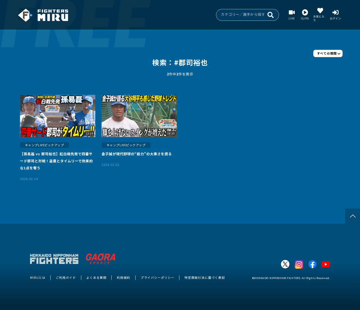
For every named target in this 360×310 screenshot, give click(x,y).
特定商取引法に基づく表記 (204, 277)
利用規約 (123, 277)
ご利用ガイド (66, 277)
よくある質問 (96, 277)
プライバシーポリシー (157, 277)
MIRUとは (38, 277)
